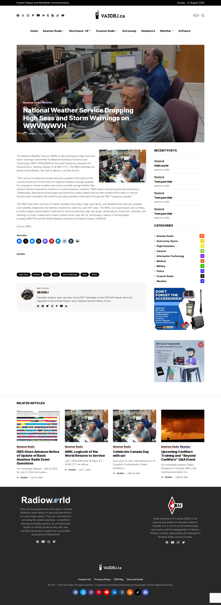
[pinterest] (33, 15)
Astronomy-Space (180, 241)
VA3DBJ (32, 134)
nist (47, 274)
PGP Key (119, 579)
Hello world (161, 165)
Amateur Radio (180, 236)
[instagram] (28, 15)
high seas (23, 274)
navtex (36, 274)
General (180, 251)
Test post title (163, 181)
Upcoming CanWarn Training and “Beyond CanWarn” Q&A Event (178, 455)
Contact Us (84, 579)
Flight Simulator (180, 246)
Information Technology (180, 256)
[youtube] (38, 15)
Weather (180, 281)
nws (56, 274)
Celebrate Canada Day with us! (131, 454)
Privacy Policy (102, 579)
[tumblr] (48, 15)
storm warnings (70, 274)
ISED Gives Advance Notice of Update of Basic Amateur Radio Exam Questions (38, 457)
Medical (180, 261)
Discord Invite (135, 579)
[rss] (52, 15)
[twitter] (23, 15)
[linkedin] (43, 15)
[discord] (62, 15)
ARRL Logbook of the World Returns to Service (85, 454)
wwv (85, 274)
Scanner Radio (180, 276)
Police (180, 271)
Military (180, 266)
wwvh (94, 274)
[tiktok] (58, 15)
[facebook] (18, 15)
